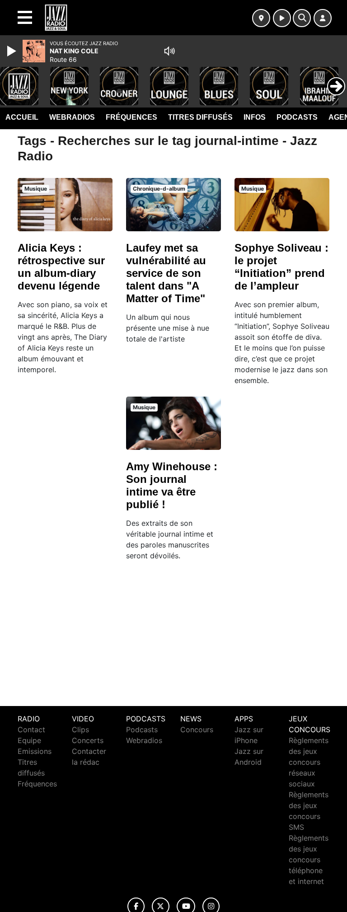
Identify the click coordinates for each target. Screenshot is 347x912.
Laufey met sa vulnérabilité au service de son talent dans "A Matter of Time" (166, 273)
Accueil (21, 117)
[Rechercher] (302, 18)
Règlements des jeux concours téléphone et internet (308, 859)
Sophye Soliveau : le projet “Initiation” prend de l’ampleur (281, 267)
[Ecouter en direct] (282, 18)
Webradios (72, 117)
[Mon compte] (323, 18)
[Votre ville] (261, 18)
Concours (196, 729)
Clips (80, 729)
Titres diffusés (200, 117)
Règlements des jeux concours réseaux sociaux (308, 762)
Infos (255, 117)
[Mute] (169, 51)
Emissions (35, 751)
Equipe (29, 740)
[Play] (12, 51)
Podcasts (297, 117)
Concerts (87, 740)
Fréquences (131, 117)
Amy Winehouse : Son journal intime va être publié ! (171, 485)
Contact (31, 729)
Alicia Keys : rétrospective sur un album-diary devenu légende (61, 267)
